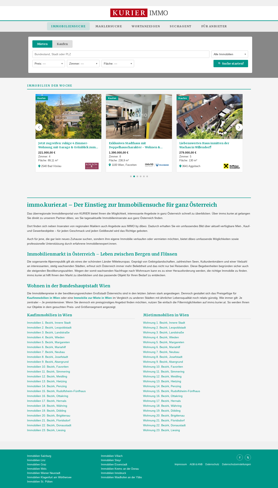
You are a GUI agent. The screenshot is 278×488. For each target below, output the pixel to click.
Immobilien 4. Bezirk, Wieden (46, 337)
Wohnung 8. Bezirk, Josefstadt (162, 356)
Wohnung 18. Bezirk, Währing (162, 405)
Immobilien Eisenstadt (114, 464)
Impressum (181, 464)
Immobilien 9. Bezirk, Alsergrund (48, 361)
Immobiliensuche (68, 26)
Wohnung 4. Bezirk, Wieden (161, 337)
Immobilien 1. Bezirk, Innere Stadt (49, 322)
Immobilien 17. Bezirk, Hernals (46, 400)
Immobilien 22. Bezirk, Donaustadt (49, 425)
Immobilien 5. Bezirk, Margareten (48, 342)
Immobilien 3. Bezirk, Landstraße (48, 332)
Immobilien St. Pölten (40, 481)
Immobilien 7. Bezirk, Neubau (46, 352)
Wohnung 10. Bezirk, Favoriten (163, 366)
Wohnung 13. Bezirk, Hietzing (162, 381)
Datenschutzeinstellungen (236, 464)
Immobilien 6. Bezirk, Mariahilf (46, 347)
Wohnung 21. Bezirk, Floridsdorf (164, 420)
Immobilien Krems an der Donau (120, 468)
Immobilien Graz (36, 464)
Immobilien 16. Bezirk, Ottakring (47, 396)
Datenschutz (212, 464)
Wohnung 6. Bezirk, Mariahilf (161, 347)
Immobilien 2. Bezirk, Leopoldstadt (49, 327)
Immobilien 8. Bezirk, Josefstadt (47, 356)
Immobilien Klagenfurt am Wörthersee (49, 477)
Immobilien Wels (37, 468)
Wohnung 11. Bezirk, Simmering (163, 371)
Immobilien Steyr (111, 460)
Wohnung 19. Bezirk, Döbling (162, 410)
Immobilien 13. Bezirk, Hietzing (47, 381)
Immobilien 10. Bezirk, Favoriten (48, 366)
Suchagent (181, 26)
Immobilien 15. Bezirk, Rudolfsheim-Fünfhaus (56, 391)
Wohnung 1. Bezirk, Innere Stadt (164, 322)
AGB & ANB (196, 464)
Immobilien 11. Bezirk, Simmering (48, 371)
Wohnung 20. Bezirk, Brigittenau (164, 415)
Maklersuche (108, 26)
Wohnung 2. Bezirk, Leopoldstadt (164, 327)
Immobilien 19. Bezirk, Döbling (46, 410)
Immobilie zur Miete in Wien (93, 297)
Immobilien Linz (36, 460)
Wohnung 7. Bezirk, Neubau (161, 352)
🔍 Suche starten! (231, 63)
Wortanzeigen (146, 26)
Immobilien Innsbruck (113, 473)
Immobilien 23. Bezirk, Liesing (46, 430)
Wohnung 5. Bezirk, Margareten (163, 342)
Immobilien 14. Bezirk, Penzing (47, 386)
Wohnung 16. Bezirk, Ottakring (163, 396)
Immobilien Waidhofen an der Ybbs (121, 477)
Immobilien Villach (112, 455)
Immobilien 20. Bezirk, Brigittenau (48, 415)
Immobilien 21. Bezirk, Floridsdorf (48, 420)
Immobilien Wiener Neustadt (43, 473)
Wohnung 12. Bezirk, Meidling (162, 376)
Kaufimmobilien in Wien (43, 297)
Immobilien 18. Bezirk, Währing (47, 405)
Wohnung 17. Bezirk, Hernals (162, 400)
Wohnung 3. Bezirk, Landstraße (163, 332)
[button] (39, 127)
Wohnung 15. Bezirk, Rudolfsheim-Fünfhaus (171, 391)
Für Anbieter (214, 26)
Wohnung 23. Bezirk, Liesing (161, 430)
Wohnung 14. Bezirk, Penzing (162, 386)
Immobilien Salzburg (39, 455)
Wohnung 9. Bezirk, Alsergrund (163, 361)
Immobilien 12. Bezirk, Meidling (47, 376)
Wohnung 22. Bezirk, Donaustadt (164, 425)
